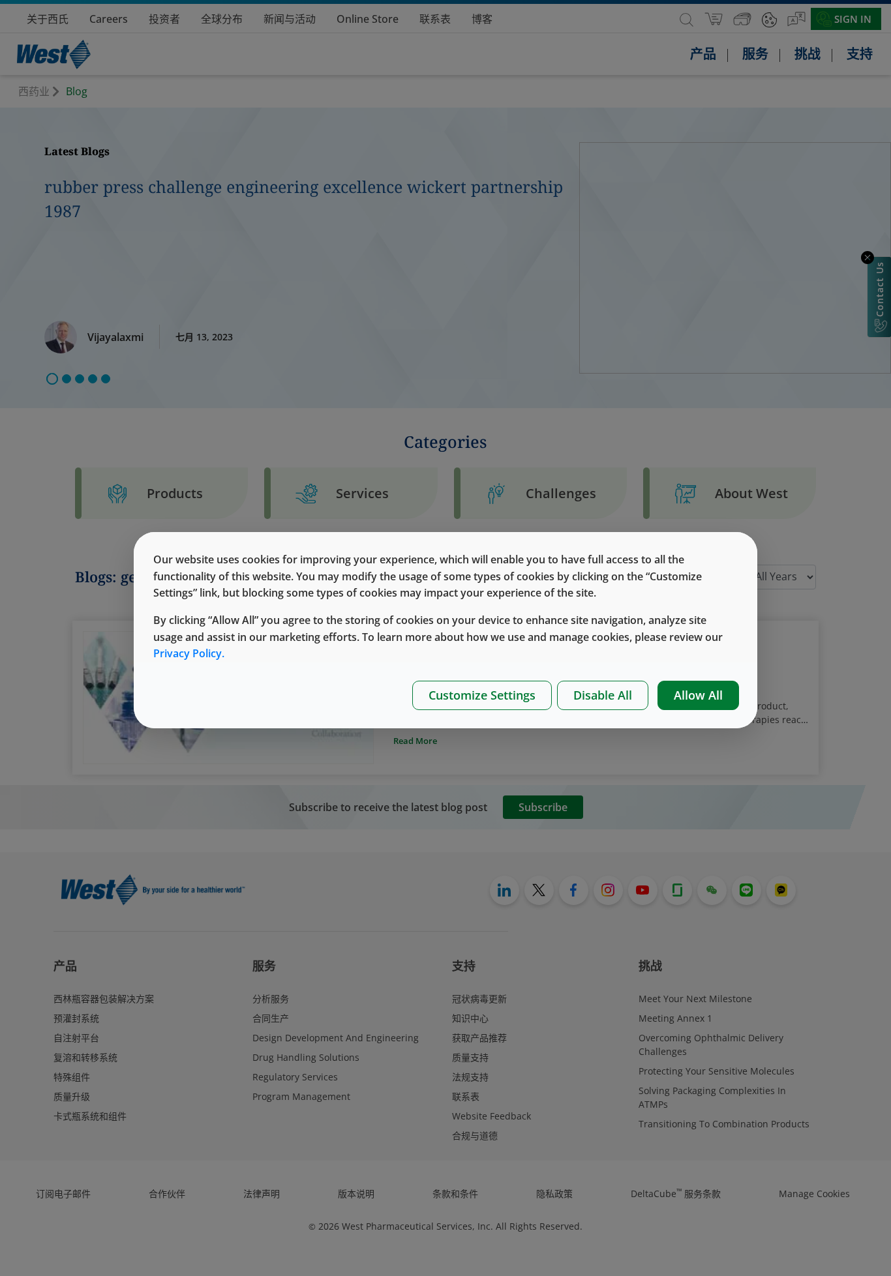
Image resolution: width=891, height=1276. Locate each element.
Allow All (698, 695)
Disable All (602, 695)
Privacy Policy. (188, 653)
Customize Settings (482, 695)
